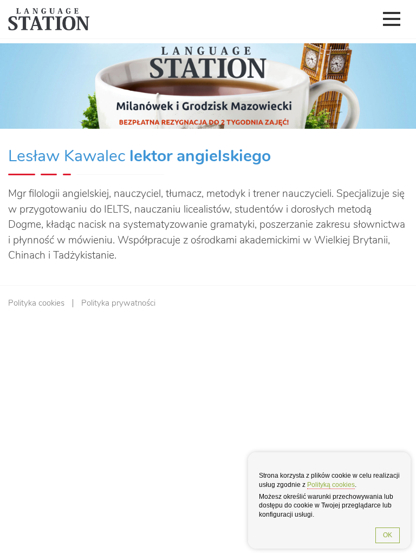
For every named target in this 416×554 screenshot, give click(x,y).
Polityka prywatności (118, 303)
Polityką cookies (331, 485)
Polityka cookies (36, 303)
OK (387, 535)
